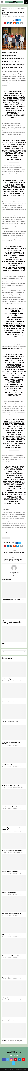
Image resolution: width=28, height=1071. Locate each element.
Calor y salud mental (7, 998)
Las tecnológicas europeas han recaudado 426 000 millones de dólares (13, 600)
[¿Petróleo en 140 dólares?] (14, 883)
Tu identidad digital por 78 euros (10, 679)
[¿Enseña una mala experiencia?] (14, 862)
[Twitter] (7, 1059)
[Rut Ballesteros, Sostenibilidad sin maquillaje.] (14, 732)
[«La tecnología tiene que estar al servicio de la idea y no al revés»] (14, 818)
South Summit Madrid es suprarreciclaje (12, 850)
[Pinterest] (15, 1059)
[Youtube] (23, 1059)
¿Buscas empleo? (6, 977)
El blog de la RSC (7, 532)
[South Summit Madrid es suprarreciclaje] (14, 841)
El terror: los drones (7, 935)
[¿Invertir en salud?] (14, 755)
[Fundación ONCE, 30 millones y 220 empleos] (14, 776)
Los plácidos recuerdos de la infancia (12, 1040)
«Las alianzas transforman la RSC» (11, 807)
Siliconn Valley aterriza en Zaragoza (14, 553)
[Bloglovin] (13, 1063)
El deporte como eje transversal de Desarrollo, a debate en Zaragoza (14, 560)
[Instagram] (11, 1059)
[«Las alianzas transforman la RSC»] (14, 797)
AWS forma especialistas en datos (11, 956)
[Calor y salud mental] (14, 988)
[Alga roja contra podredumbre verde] (14, 904)
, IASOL (14, 448)
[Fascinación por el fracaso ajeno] (14, 690)
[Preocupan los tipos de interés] (14, 711)
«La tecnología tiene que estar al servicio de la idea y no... (13, 828)
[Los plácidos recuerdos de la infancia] (14, 1030)
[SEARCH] (24, 651)
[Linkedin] (19, 1059)
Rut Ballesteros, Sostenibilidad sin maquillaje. (11, 743)
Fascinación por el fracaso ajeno (10, 700)
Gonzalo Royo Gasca (8, 787)
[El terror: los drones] (14, 925)
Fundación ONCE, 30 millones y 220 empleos (13, 786)
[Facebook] (4, 1059)
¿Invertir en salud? (7, 765)
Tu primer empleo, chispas (9, 1019)
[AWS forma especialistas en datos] (14, 946)
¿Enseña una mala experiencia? (10, 872)
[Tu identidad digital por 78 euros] (14, 669)
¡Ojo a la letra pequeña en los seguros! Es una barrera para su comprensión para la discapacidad (13, 622)
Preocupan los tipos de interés (10, 721)
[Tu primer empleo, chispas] (14, 1009)
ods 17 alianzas (6, 538)
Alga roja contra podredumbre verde (11, 914)
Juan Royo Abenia (7, 16)
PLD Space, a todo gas (8, 644)
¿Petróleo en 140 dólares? (9, 893)
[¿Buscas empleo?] (14, 967)
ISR (3, 10)
